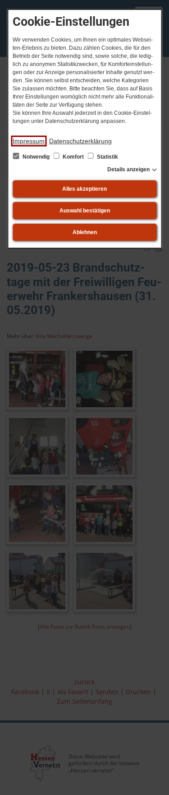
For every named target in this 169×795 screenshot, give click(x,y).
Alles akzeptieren (84, 189)
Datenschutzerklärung (80, 141)
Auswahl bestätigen (84, 210)
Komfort (73, 157)
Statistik (107, 157)
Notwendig (36, 157)
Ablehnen (85, 232)
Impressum (29, 141)
